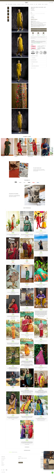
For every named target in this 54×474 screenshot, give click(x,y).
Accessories (39, 4)
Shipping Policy (3, 464)
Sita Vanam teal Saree (41, 286)
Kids (25, 4)
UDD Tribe (2, 462)
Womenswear (19, 4)
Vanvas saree (13, 419)
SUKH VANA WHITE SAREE (13, 293)
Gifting (43, 4)
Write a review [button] (43, 452)
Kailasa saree (27, 336)
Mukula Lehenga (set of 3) (27, 367)
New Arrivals (14, 4)
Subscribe (20, 462)
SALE (34, 4)
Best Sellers (31, 4)
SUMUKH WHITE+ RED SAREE (13, 236)
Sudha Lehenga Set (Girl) (41, 233)
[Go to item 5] (8, 20)
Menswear (22, 4)
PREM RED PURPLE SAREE (13, 263)
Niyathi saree (13, 390)
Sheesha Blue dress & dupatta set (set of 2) (41, 420)
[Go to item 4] (8, 17)
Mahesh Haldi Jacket (13, 345)
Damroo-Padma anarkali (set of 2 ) (41, 394)
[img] (13, 233)
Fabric (36, 4)
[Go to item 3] (8, 14)
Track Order (45, 4)
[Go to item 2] (8, 11)
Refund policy (3, 465)
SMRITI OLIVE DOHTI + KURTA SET (27, 263)
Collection (28, 4)
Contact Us (3, 463)
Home (6, 4)
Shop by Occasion (10, 4)
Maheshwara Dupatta (41, 255)
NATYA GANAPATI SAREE (27, 444)
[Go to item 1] (8, 8)
